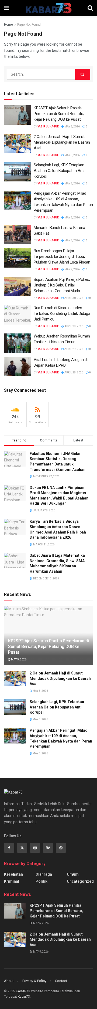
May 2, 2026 (72, 269)
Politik (41, 881)
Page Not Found (29, 24)
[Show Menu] (6, 8)
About (9, 981)
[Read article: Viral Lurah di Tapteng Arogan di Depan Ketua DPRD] (17, 366)
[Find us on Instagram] (35, 848)
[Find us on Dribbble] (61, 848)
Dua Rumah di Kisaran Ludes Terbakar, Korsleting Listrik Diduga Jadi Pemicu (62, 313)
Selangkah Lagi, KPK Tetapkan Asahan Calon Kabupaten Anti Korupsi (59, 171)
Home (8, 24)
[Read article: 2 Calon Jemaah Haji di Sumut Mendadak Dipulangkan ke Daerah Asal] (17, 143)
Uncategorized (80, 881)
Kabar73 (24, 996)
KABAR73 (23, 991)
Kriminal (11, 881)
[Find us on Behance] (48, 848)
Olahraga (44, 874)
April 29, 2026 (73, 326)
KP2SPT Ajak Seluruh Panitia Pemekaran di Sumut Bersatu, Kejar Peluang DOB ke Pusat (59, 114)
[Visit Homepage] (48, 8)
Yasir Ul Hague (48, 126)
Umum (73, 874)
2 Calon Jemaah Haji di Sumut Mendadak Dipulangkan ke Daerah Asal (62, 142)
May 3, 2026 (72, 217)
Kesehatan (13, 874)
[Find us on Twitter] (22, 848)
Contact (61, 981)
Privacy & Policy (34, 981)
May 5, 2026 (72, 126)
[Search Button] (90, 8)
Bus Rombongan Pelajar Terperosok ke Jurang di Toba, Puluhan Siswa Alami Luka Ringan (62, 256)
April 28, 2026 (73, 372)
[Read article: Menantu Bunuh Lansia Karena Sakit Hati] (17, 234)
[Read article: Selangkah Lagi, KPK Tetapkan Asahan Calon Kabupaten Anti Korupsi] (17, 172)
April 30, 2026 (73, 297)
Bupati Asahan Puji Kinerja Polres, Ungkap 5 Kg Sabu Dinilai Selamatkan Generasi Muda (62, 285)
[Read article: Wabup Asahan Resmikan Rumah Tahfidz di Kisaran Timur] (17, 343)
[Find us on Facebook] (9, 848)
